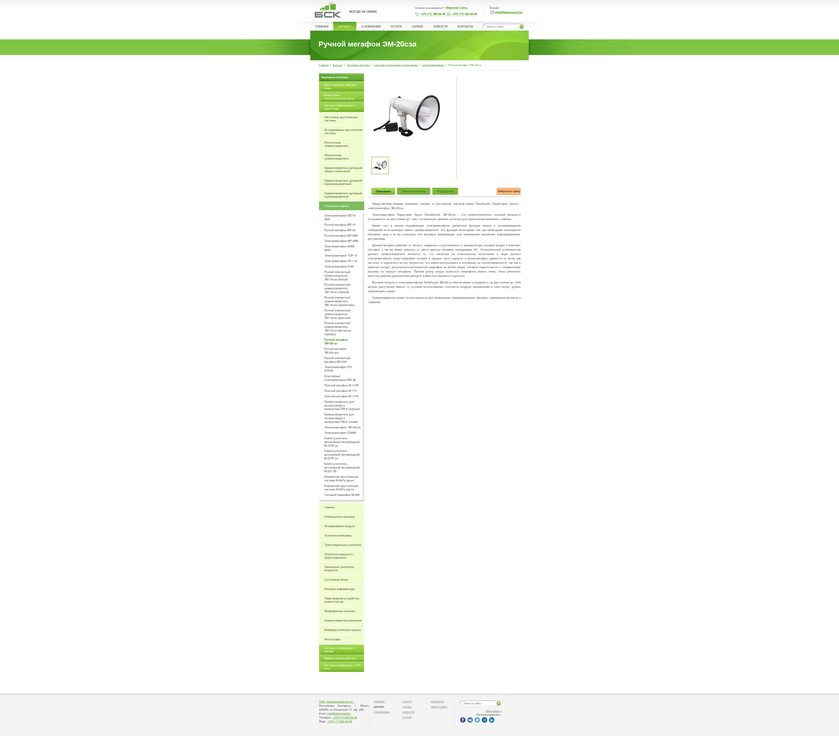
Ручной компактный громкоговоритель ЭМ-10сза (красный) (337, 314)
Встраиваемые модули (339, 526)
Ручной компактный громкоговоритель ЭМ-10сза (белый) (337, 275)
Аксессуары (332, 639)
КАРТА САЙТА (439, 706)
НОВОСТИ (440, 26)
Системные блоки (336, 579)
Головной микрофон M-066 (341, 495)
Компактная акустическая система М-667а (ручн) (341, 478)
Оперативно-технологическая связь (339, 96)
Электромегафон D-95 (339, 266)
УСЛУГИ (396, 26)
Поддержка (445, 191)
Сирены (329, 507)
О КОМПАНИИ (371, 26)
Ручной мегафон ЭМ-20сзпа (335, 350)
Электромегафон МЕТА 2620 (340, 217)
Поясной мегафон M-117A (341, 396)
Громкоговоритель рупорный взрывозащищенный (343, 182)
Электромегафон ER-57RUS (338, 369)
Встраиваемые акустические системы (343, 131)
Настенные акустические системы (340, 118)
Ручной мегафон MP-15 (339, 225)
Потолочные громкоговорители (336, 144)
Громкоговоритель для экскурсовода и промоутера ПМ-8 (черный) (342, 405)
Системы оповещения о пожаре (339, 649)
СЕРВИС (417, 26)
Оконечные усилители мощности (339, 568)
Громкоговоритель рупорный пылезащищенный (343, 194)
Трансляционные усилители (342, 545)
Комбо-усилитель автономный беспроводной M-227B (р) (342, 442)
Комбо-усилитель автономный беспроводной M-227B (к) (342, 454)
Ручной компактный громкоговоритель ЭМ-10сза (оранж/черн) (339, 301)
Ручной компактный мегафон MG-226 (337, 360)
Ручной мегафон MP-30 (339, 230)
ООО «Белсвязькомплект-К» (336, 701)
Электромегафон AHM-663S (339, 248)
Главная (324, 65)
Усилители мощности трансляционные (338, 555)
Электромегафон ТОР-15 (340, 255)
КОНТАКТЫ (465, 26)
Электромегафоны (433, 65)
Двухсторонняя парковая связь (340, 86)
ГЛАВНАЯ (321, 26)
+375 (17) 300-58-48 (345, 717)
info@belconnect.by (339, 713)
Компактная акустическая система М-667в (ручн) (341, 487)
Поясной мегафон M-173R (341, 385)
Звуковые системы (358, 65)
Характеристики (413, 191)
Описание (383, 191)
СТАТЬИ (407, 717)
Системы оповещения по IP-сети (342, 666)
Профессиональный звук (340, 658)
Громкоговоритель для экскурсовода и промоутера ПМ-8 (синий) (341, 418)
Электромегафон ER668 (340, 433)
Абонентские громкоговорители (336, 156)
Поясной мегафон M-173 (340, 391)
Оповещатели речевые (339, 516)
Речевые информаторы (339, 589)
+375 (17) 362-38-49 (339, 721)
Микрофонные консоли (339, 611)
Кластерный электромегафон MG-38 (340, 378)
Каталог (338, 65)
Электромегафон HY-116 (340, 261)
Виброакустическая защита (342, 630)
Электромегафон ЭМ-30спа (342, 427)
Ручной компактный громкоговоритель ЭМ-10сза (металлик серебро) (337, 328)
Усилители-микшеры (337, 535)
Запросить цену (509, 191)
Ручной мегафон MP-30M (341, 236)
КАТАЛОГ (344, 26)
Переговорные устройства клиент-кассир (341, 600)
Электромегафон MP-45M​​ (341, 241)
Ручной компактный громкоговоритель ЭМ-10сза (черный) (337, 288)
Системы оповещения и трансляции (396, 65)
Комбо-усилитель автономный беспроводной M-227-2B (342, 467)
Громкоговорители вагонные (343, 620)
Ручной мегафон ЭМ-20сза (336, 341)
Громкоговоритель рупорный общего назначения (343, 169)
